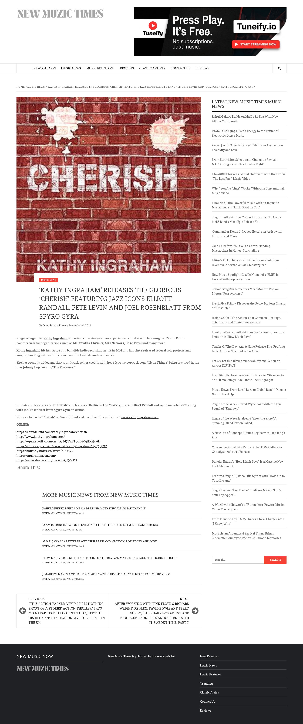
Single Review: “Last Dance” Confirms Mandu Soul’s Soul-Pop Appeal (246, 493)
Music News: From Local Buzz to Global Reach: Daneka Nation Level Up (249, 392)
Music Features (99, 68)
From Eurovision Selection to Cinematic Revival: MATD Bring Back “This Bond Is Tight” (109, 558)
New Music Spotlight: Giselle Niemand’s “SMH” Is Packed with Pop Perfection (245, 277)
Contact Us (180, 68)
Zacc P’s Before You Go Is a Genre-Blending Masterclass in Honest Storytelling (241, 248)
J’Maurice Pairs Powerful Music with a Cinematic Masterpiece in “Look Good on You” (245, 205)
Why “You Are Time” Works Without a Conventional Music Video (248, 191)
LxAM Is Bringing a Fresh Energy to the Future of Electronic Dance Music (100, 525)
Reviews (202, 68)
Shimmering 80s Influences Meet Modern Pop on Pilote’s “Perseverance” (245, 291)
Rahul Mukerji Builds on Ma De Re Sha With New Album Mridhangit (94, 508)
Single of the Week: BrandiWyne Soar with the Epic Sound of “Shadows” (247, 406)
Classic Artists (152, 68)
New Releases (44, 68)
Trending (126, 68)
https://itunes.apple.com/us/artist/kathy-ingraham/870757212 (61, 446)
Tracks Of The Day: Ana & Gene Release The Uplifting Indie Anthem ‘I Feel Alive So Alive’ (248, 349)
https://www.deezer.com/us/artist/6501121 (46, 460)
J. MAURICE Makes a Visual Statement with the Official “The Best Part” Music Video (106, 574)
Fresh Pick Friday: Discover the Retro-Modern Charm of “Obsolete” (248, 306)
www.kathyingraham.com (140, 417)
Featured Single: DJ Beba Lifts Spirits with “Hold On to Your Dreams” (248, 478)
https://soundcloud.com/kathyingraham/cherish (51, 432)
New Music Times (55, 325)
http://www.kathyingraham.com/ (40, 436)
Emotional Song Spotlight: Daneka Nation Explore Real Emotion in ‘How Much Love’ (248, 334)
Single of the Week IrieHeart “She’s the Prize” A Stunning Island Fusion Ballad (244, 421)
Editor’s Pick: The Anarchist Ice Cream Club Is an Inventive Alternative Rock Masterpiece (245, 263)
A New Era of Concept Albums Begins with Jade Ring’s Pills (248, 435)
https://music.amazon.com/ (36, 455)
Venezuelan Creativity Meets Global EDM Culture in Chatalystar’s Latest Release (247, 449)
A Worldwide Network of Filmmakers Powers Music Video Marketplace (248, 507)
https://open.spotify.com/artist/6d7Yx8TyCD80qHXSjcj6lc (58, 441)
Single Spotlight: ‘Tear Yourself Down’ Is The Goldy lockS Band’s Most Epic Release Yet (246, 219)
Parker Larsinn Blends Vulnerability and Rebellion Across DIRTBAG (246, 363)
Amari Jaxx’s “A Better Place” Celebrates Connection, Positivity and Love (99, 541)
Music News (71, 68)
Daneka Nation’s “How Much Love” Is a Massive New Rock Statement (248, 464)
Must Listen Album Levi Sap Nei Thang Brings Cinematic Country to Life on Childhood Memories (246, 536)
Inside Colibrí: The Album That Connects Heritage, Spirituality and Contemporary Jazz (246, 320)
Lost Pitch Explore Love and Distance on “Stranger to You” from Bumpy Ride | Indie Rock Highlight (248, 378)
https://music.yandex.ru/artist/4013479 (44, 451)
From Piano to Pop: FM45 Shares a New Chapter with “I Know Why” (248, 521)
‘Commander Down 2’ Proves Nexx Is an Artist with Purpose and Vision (247, 234)
